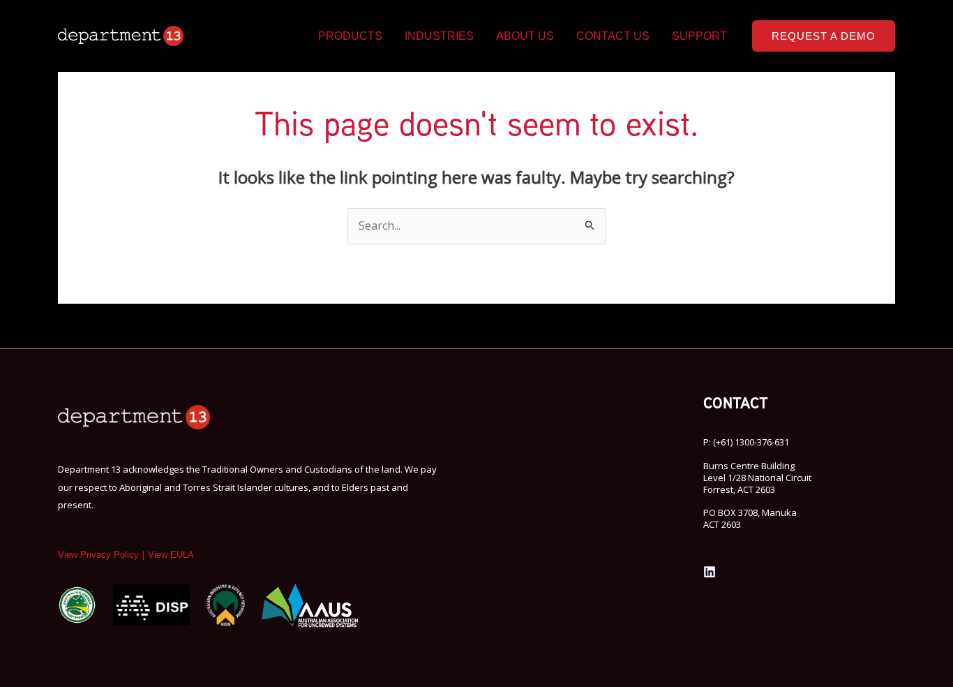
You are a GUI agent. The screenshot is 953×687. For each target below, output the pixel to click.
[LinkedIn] (709, 572)
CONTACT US (613, 36)
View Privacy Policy (98, 554)
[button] (823, 36)
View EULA (171, 554)
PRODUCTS (350, 36)
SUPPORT (699, 36)
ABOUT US (525, 36)
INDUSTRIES (439, 36)
